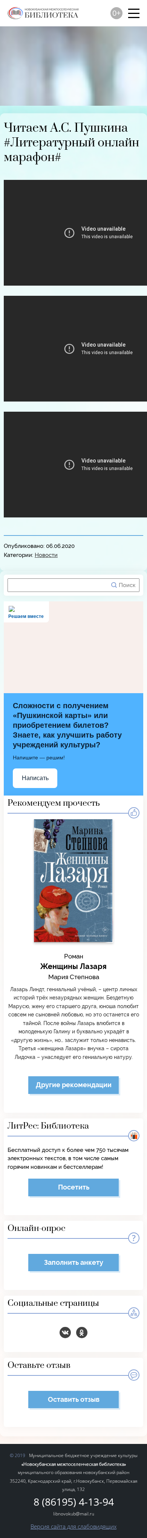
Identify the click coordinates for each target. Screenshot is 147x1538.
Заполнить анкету (73, 1262)
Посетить (73, 1187)
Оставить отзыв (74, 1399)
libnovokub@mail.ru (73, 1514)
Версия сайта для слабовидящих (73, 1526)
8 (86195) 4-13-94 (74, 1502)
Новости (46, 555)
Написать (35, 778)
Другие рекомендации (74, 1085)
